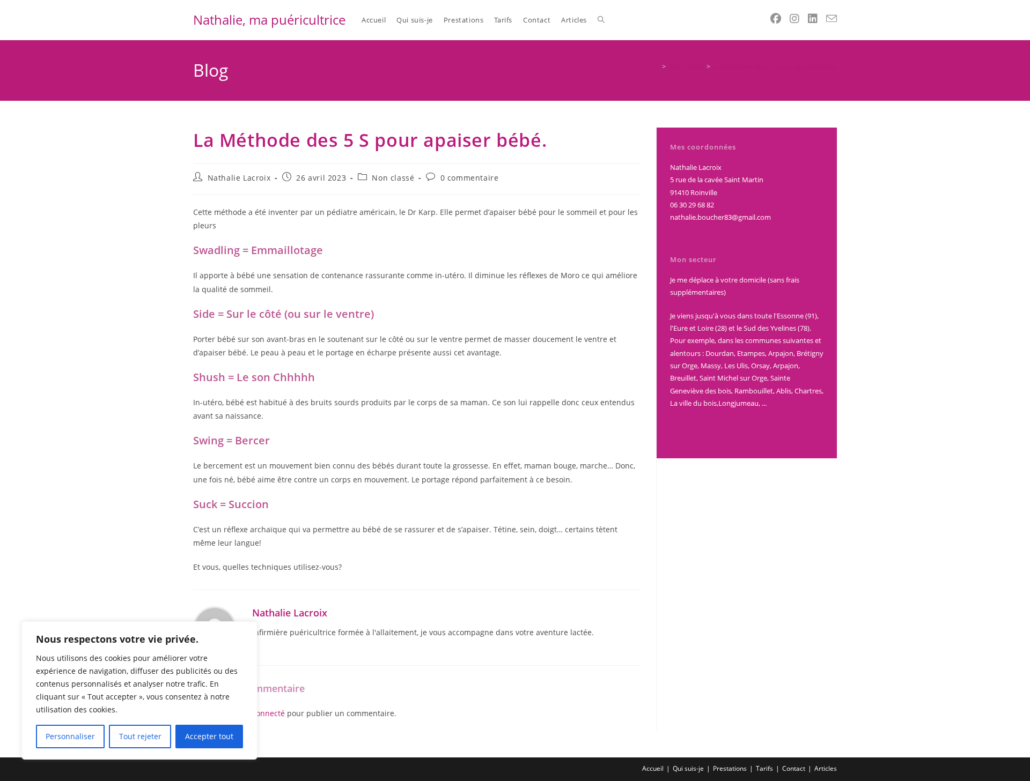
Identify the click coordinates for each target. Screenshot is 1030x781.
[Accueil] (655, 66)
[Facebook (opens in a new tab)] (775, 18)
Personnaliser (70, 736)
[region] (139, 690)
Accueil (653, 768)
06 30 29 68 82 (692, 205)
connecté (268, 713)
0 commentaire (469, 178)
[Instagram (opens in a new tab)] (794, 18)
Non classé (393, 178)
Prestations (730, 768)
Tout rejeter (140, 736)
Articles (825, 768)
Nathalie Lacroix (239, 178)
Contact (793, 768)
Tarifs (764, 768)
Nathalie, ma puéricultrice (269, 19)
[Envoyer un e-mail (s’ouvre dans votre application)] (831, 19)
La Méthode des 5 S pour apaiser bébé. (775, 66)
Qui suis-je (688, 768)
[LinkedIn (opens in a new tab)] (813, 18)
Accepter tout (209, 736)
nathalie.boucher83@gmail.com (720, 217)
